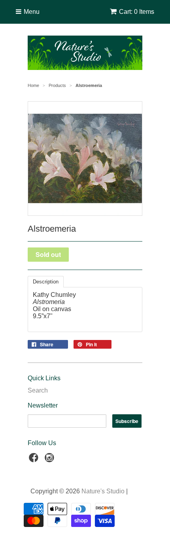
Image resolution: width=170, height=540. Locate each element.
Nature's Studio (103, 491)
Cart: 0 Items (136, 11)
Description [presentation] (46, 282)
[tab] (46, 281)
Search (38, 390)
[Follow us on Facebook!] (35, 460)
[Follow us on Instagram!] (51, 460)
